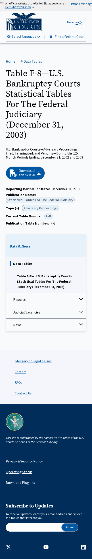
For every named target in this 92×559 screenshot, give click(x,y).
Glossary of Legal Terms (33, 361)
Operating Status (19, 472)
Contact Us (23, 393)
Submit (69, 527)
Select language (24, 36)
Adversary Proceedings (40, 208)
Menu (70, 22)
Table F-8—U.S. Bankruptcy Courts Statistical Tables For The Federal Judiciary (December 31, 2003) (44, 281)
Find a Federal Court (69, 36)
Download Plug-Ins (20, 482)
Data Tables (23, 263)
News (17, 325)
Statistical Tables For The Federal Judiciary (40, 200)
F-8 (48, 216)
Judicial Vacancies (26, 312)
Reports (19, 299)
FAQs (18, 382)
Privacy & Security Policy (24, 461)
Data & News (20, 246)
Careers (20, 371)
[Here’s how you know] (46, 5)
